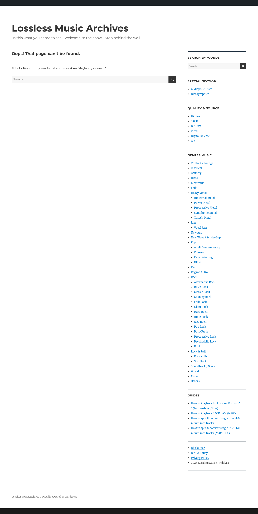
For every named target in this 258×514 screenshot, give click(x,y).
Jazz (193, 222)
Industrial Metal (204, 198)
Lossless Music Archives (70, 28)
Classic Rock (202, 292)
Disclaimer (198, 448)
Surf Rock (200, 361)
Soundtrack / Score (203, 366)
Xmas (194, 376)
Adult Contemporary (207, 247)
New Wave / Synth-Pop (206, 237)
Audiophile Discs (201, 89)
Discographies (200, 94)
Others (195, 381)
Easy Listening (203, 257)
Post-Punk (201, 331)
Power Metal (202, 202)
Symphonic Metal (205, 212)
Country (196, 173)
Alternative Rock (204, 282)
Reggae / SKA (199, 272)
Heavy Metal (199, 193)
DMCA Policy (199, 453)
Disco (194, 178)
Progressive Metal (205, 207)
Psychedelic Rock (205, 341)
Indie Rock (201, 316)
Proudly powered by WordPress (59, 496)
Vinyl (194, 131)
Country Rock (202, 297)
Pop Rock (200, 326)
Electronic (197, 183)
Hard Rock (200, 311)
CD (193, 141)
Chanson (199, 252)
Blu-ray (196, 126)
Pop (193, 242)
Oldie (197, 262)
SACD (194, 121)
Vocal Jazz (200, 227)
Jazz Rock (200, 321)
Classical (196, 168)
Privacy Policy (200, 458)
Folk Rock (200, 302)
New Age (196, 232)
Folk (194, 188)
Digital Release (200, 136)
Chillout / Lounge (202, 163)
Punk (197, 346)
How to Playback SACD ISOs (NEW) (213, 413)
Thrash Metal (202, 217)
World (195, 371)
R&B (193, 267)
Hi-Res (195, 116)
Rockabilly (200, 356)
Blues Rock (201, 287)
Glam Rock (201, 307)
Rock (194, 277)
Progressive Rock (205, 336)
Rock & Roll (198, 351)
